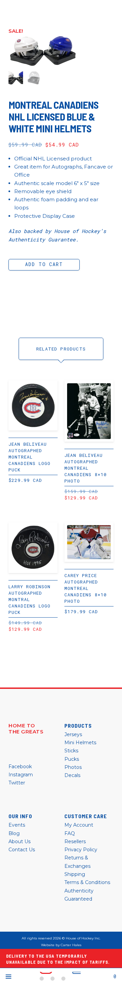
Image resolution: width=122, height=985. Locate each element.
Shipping (74, 874)
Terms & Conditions (87, 882)
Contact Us (21, 850)
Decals (72, 775)
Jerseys (73, 734)
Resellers (75, 841)
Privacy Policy (80, 850)
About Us (19, 841)
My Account (78, 825)
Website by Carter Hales (61, 945)
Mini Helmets (80, 743)
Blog (14, 833)
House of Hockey (60, 976)
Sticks (71, 751)
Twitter (16, 783)
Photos (73, 767)
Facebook (20, 766)
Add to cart (44, 264)
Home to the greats (25, 729)
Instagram (20, 775)
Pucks (71, 759)
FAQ (69, 833)
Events (16, 825)
